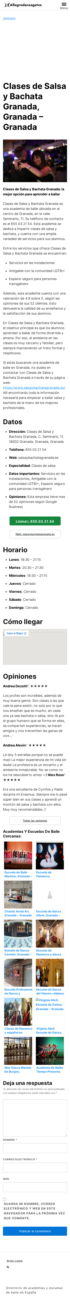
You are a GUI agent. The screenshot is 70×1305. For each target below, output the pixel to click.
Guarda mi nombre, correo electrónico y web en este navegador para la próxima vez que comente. (34, 1211)
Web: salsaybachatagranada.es (35, 534)
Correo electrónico (20, 1159)
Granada (9, 18)
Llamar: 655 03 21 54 (35, 521)
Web (6, 1178)
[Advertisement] (35, 50)
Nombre (10, 1139)
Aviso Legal (15, 1260)
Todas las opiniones (35, 820)
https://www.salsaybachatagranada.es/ (34, 388)
